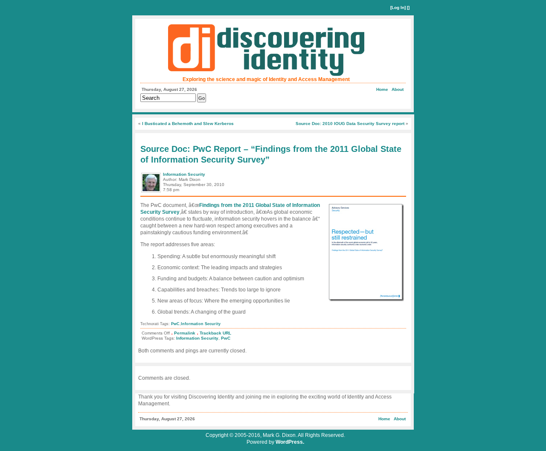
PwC (175, 324)
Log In (398, 7)
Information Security (184, 174)
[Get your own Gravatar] (151, 191)
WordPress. (290, 442)
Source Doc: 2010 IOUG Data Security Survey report (350, 123)
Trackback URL (215, 333)
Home (382, 89)
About (398, 89)
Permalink (184, 333)
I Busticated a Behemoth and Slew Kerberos (188, 123)
